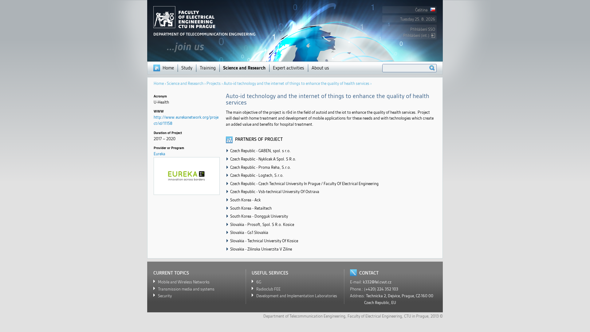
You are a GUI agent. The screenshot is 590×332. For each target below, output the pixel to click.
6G (258, 282)
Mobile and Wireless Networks (184, 282)
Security (165, 296)
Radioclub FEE (268, 289)
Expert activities (288, 68)
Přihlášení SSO (422, 29)
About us (320, 68)
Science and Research (244, 68)
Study (186, 68)
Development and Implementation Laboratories (296, 296)
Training (208, 68)
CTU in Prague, (417, 316)
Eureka (159, 154)
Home (168, 68)
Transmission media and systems (186, 289)
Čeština (422, 10)
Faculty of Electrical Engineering (375, 316)
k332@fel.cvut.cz (377, 282)
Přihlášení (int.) (416, 35)
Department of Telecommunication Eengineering (304, 316)
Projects (213, 83)
